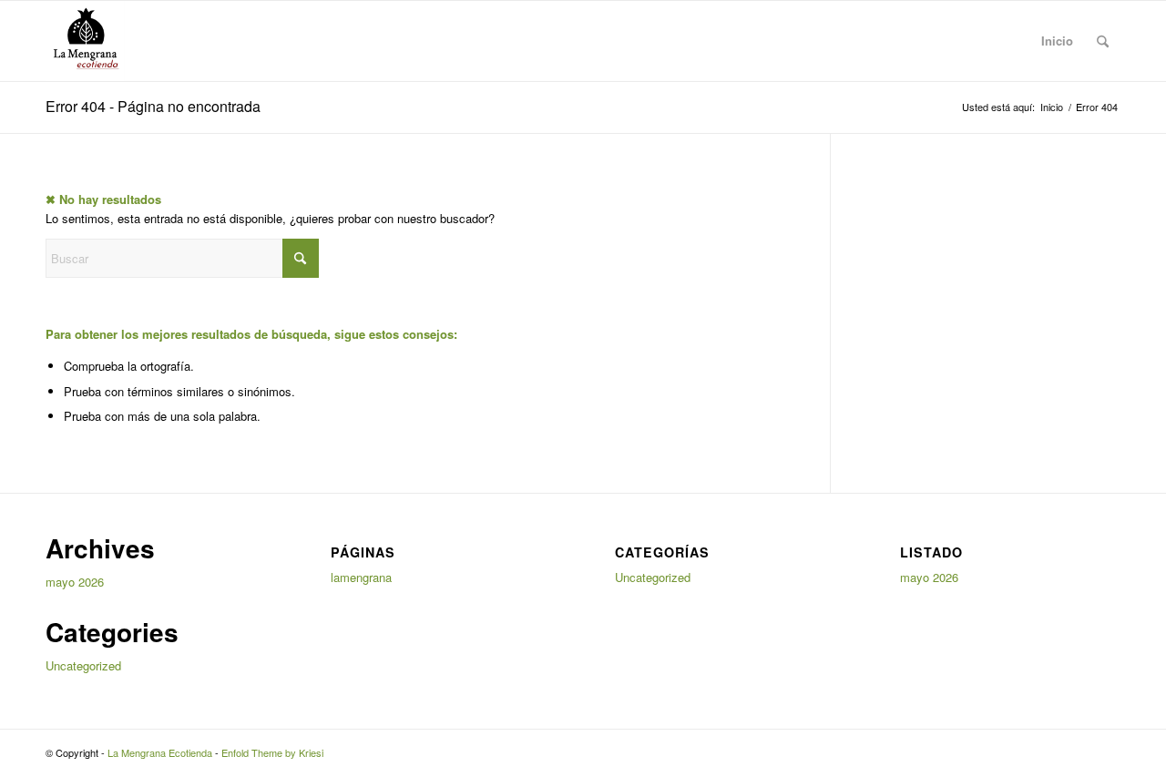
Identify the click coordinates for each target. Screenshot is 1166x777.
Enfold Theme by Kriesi (272, 752)
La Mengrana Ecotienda (159, 752)
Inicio (1057, 40)
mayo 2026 (75, 581)
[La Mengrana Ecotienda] (85, 41)
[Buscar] (1102, 41)
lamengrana (361, 577)
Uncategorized (83, 665)
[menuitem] (1102, 41)
